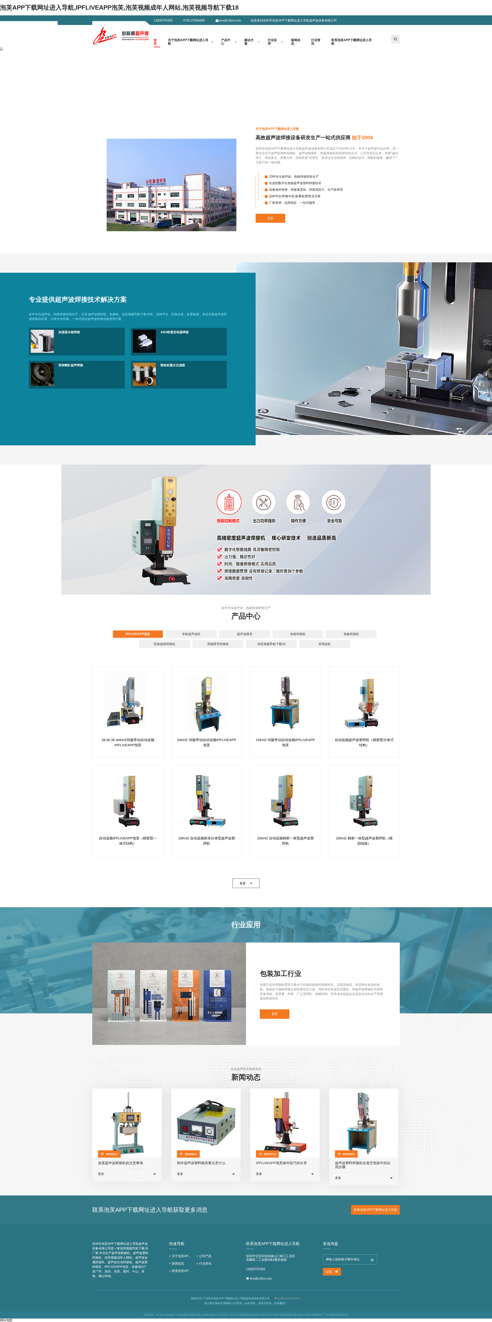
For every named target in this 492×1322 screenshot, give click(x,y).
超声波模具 (244, 634)
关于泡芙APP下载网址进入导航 (188, 41)
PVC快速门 (223, 1315)
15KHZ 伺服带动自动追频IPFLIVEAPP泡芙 (285, 742)
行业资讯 (315, 41)
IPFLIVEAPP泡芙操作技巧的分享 (281, 1163)
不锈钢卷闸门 (317, 1315)
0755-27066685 (194, 20)
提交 (329, 1271)
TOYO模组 (330, 1315)
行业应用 (272, 41)
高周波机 (324, 644)
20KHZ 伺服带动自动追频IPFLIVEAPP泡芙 (206, 742)
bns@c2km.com (230, 20)
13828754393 (163, 20)
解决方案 (249, 41)
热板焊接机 (351, 634)
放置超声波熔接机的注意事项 (120, 1163)
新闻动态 (295, 41)
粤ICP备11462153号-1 (287, 1298)
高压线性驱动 (286, 1315)
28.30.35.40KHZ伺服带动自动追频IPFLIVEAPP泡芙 (127, 742)
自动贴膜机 (182, 1315)
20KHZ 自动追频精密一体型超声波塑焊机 (285, 840)
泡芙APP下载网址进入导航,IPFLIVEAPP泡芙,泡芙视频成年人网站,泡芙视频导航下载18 (119, 7)
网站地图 (6, 1320)
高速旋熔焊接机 (164, 644)
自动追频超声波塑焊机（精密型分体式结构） (364, 742)
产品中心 (225, 41)
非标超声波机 (191, 634)
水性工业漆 (236, 1315)
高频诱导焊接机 (218, 644)
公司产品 (205, 1256)
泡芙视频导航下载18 (271, 644)
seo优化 (160, 1315)
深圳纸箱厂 (170, 1315)
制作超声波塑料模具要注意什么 (201, 1163)
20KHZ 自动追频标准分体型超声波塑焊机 (206, 840)
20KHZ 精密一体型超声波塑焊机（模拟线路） (364, 840)
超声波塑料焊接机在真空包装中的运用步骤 (362, 1165)
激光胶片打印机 (302, 1315)
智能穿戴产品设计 (251, 1315)
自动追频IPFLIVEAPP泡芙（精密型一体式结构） (128, 840)
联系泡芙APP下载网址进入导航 (351, 41)
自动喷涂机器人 (209, 1315)
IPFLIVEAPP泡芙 (138, 634)
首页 (155, 41)
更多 (270, 218)
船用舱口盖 (342, 1315)
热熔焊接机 (298, 634)
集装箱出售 (194, 1315)
